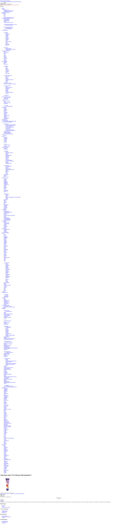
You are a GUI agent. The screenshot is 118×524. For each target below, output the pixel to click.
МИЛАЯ (5, 398)
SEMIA (5, 243)
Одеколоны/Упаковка (9, 106)
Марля (5, 299)
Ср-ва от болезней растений (10, 125)
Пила (7, 158)
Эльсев (5, 472)
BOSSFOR (5, 237)
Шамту (5, 471)
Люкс (5, 201)
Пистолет (7, 159)
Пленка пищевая (6, 353)
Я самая (7, 39)
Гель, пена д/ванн (5, 30)
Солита (5, 436)
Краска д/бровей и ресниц (10, 169)
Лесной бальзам (6, 117)
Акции (3, 517)
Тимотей (7, 71)
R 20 (4, 14)
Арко (7, 86)
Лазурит (5, 419)
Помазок (7, 91)
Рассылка (3, 522)
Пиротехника (4, 228)
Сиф (4, 434)
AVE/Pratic (7, 276)
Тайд (5, 288)
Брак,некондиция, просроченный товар (10, 386)
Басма (7, 167)
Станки (7, 93)
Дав (6, 42)
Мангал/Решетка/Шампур (8, 343)
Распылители (6, 355)
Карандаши (7, 327)
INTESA (5, 448)
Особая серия (6, 463)
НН (4, 203)
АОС (5, 404)
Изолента (5, 323)
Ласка (5, 258)
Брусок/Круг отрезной (9, 152)
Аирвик (5, 224)
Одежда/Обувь (4, 209)
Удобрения (4, 307)
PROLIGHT (6, 182)
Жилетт (7, 68)
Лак (6, 77)
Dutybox (7, 268)
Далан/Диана (6, 190)
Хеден (5, 469)
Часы (5, 29)
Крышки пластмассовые (8, 11)
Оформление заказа (18, 1)
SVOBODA (6, 458)
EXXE (7, 35)
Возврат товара (4, 511)
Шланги (5, 383)
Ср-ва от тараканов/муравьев (10, 130)
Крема (3, 136)
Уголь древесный (6, 377)
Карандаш (7, 76)
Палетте (7, 170)
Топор (7, 161)
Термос (5, 375)
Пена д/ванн (6, 47)
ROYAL (5, 186)
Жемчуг (5, 114)
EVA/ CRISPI (8, 269)
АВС (5, 394)
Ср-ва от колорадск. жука (10, 127)
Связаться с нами (5, 510)
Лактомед (7, 38)
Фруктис (5, 468)
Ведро (5, 312)
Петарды (5, 230)
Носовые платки (6, 300)
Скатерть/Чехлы (6, 303)
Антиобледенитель (9, 311)
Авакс (5, 188)
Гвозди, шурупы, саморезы (8, 313)
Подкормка (6, 103)
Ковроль (5, 417)
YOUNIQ (5, 109)
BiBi (4, 51)
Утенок (5, 439)
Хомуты (7, 151)
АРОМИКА (8, 274)
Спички (5, 371)
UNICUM (5, 403)
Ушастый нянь (6, 440)
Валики (7, 153)
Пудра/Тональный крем (9, 79)
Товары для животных (5, 305)
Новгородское (6, 204)
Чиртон (5, 227)
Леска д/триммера (9, 361)
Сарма (5, 431)
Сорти (5, 287)
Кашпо (3, 134)
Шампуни (3, 444)
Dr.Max (5, 401)
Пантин (5, 464)
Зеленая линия (6, 455)
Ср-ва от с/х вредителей (9, 129)
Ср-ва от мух (8, 128)
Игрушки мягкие (6, 322)
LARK (5, 180)
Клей (5, 101)
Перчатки (5, 349)
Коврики (5, 337)
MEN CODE (6, 449)
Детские (5, 113)
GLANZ (7, 270)
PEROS (5, 241)
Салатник (5, 365)
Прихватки (6, 302)
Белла (5, 55)
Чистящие (3, 387)
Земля (5, 321)
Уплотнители (6, 378)
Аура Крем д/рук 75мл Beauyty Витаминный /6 (17, 493)
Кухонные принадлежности (8, 339)
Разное (7, 331)
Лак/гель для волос (5, 147)
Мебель (5, 344)
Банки (3, 8)
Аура (6, 40)
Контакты (3, 505)
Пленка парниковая (7, 351)
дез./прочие (7, 73)
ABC (5, 234)
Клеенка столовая (7, 336)
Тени (6, 81)
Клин (5, 416)
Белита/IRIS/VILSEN (7, 459)
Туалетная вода (6, 95)
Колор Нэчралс (8, 168)
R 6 (4, 16)
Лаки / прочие (6, 174)
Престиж (7, 171)
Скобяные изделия (7, 368)
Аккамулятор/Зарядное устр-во (9, 17)
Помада (7, 78)
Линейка (7, 330)
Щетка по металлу (9, 163)
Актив (5, 246)
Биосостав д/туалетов (7, 409)
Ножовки (7, 156)
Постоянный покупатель (11, 1)
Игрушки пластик (5, 120)
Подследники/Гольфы (7, 219)
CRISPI (5, 107)
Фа (6, 45)
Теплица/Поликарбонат (7, 374)
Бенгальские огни (7, 229)
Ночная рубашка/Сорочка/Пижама (9, 215)
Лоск (5, 259)
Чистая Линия (6, 470)
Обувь (5, 216)
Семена (3, 291)
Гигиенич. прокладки (5, 50)
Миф (5, 260)
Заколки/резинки (6, 20)
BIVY (7, 33)
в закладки (2, 499)
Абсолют (5, 187)
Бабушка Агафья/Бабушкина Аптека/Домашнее (13, 197)
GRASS (5, 240)
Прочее (5, 225)
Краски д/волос (6, 165)
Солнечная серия (6, 146)
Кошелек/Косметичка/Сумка (8, 22)
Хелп (7, 198)
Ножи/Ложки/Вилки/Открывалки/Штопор (10, 347)
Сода (5, 435)
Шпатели (7, 162)
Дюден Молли (6, 396)
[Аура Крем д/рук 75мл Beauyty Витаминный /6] (7, 491)
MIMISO (5, 62)
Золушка (7, 279)
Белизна (5, 407)
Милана (5, 56)
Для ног (5, 140)
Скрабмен (5, 286)
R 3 (4, 15)
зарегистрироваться (7, 0)
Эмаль (7, 295)
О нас (3, 506)
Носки (5, 214)
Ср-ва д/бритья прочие (9, 92)
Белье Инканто (6, 211)
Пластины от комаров (7, 132)
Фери (5, 441)
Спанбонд (5, 370)
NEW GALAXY (6, 222)
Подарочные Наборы (5, 232)
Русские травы (6, 465)
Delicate (7, 34)
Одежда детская (6, 217)
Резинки (7, 332)
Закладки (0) (5, 1)
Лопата (7, 362)
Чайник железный (7, 381)
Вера (5, 247)
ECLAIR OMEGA (9, 166)
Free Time (5, 252)
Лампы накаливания (7, 341)
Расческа (5, 356)
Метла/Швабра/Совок (7, 345)
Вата (5, 298)
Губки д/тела (6, 99)
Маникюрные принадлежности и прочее (10, 24)
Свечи (5, 366)
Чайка (5, 290)
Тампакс (5, 60)
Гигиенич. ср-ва (4, 61)
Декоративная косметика (8, 75)
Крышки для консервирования (9, 10)
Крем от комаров (6, 131)
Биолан (5, 408)
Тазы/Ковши (6, 372)
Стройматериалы (5, 292)
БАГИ (5, 406)
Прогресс (5, 427)
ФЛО (7, 280)
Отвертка (7, 157)
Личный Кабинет (5, 521)
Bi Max (5, 251)
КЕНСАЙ (5, 397)
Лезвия (7, 89)
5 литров (7, 194)
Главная (1, 1)
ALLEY (5, 235)
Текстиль (3, 297)
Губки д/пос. (6, 98)
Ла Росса (5, 456)
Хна (6, 172)
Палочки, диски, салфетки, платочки (10, 83)
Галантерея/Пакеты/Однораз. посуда (8, 18)
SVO (5, 244)
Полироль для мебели (7, 426)
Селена (5, 433)
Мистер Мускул (6, 421)
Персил (5, 284)
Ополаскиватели (6, 262)
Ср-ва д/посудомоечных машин (9, 438)
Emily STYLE (6, 52)
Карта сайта (4, 512)
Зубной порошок (6, 115)
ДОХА (7, 37)
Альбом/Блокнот (8, 326)
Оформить (2, 2)
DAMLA (5, 238)
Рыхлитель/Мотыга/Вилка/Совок (11, 363)
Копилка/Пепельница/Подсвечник (9, 338)
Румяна (7, 80)
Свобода (5, 206)
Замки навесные (8, 320)
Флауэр (5, 226)
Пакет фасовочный (9, 28)
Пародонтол (6, 118)
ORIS (5, 391)
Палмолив (7, 44)
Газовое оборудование (9, 352)
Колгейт (5, 116)
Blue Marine (6, 447)
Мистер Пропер (6, 422)
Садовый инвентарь (7, 358)
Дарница (5, 454)
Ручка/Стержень (8, 333)
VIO (6, 196)
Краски (7, 329)
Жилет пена (8, 88)
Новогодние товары (7, 102)
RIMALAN (6, 183)
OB (4, 54)
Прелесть (5, 175)
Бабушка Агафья (8, 48)
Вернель (7, 277)
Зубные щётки (4, 119)
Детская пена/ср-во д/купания (10, 49)
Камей (5, 200)
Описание (2, 501)
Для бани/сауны (6, 212)
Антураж (5, 148)
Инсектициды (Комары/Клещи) (11, 124)
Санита (5, 428)
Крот (5, 418)
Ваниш (5, 412)
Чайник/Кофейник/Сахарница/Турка (10, 382)
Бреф (5, 411)
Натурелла (5, 58)
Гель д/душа (6, 32)
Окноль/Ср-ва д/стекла (7, 423)
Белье (5, 210)
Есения (7, 195)
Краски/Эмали (6, 294)
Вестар (7, 275)
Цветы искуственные (5, 12)
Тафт (5, 176)
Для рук (5, 141)
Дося (5, 256)
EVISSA (5, 179)
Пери (5, 53)
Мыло (3, 177)
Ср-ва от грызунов (9, 126)
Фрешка (5, 399)
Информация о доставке (6, 507)
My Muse (7, 36)
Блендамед (5, 112)
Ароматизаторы (6, 223)
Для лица (5, 139)
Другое (3, 100)
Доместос (5, 413)
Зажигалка (5, 316)
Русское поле (6, 466)
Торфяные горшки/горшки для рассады (10, 376)
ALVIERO (5, 178)
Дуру (5, 191)
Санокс (5, 429)
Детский (5, 138)
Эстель (7, 173)
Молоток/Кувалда (8, 155)
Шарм (5, 208)
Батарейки (3, 13)
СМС (3, 233)
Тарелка (5, 373)
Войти (1, 0)
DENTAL (5, 110)
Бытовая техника (6, 310)
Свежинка (5, 432)
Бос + (5, 410)
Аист (5, 253)
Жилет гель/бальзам (9, 87)
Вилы (7, 359)
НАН (5, 248)
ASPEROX (6, 389)
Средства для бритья (7, 85)
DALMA (7, 267)
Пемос (5, 283)
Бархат (5, 453)
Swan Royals (6, 393)
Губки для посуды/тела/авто (6, 96)
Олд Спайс (7, 70)
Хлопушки (5, 231)
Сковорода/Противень (7, 369)
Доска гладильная (7, 314)
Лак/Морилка (6, 296)
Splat (5, 111)
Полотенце (6, 301)
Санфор (5, 430)
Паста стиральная (7, 282)
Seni (4, 63)
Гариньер (5, 137)
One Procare (6, 451)
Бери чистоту (6, 395)
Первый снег (6, 249)
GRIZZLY (5, 390)
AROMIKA (6, 388)
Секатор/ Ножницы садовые (10, 364)
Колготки (5, 213)
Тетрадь (7, 334)
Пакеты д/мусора (6, 348)
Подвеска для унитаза (7, 425)
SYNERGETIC (6, 184)
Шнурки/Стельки (7, 220)
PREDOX (5, 242)
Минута (5, 420)
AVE (5, 250)
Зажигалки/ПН (6, 19)
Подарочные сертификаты (6, 516)
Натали (5, 57)
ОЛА (5, 59)
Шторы (5, 304)
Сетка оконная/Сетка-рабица (8, 367)
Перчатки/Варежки (7, 218)
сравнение (2, 500)
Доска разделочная (7, 315)
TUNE (5, 452)
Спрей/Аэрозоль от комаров (8, 133)
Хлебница (5, 380)
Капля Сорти (6, 415)
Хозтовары (4, 308)
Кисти (7, 154)
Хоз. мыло (5, 207)
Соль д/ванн (6, 105)
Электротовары (6, 385)
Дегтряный (6, 461)
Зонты (5, 21)
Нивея (7, 69)
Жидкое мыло (6, 193)
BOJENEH (5, 236)
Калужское (5, 199)
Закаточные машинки (7, 317)
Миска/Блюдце (6, 346)
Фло (4, 289)
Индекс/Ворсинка (7, 257)
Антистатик (6, 405)
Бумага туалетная (7, 97)
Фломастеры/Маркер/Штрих (10, 335)
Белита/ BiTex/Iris (8, 41)
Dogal (5, 239)
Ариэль (5, 254)
